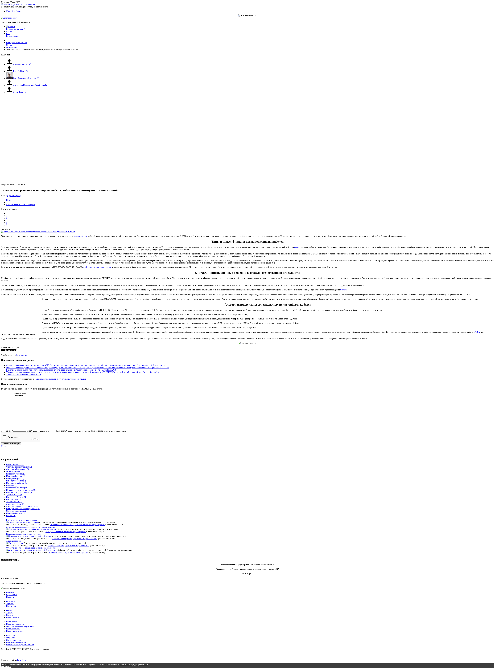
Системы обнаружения (62, 538)
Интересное (11, 606)
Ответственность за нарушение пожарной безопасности (31, 548)
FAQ (8, 34)
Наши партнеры (13, 629)
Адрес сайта (97, 431)
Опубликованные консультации (20, 626)
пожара (343, 290)
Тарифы (9, 613)
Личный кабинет (13, 11)
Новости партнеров (14, 631)
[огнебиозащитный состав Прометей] (18, 4)
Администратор (22, 64)
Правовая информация (16, 642)
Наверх (4, 446)
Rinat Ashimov (20, 71)
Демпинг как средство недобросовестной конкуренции (30, 527)
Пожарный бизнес (54, 531)
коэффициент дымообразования (97, 267)
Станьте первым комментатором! (20, 205)
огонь (296, 247)
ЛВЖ (477, 332)
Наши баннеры (12, 617)
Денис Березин (21, 92)
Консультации (12, 36)
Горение (47, 536)
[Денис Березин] (9, 92)
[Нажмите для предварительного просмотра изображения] (38, 232)
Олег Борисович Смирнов (26, 78)
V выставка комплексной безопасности (23, 374)
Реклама (9, 610)
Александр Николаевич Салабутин (30, 85)
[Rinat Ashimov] (9, 71)
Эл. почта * (62, 431)
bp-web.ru (21, 660)
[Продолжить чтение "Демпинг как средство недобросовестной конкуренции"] (31, 529)
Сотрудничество (13, 640)
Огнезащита (21, 355)
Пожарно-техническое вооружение (65, 525)
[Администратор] (9, 64)
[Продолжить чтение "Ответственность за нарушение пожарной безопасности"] (32, 550)
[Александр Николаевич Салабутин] (9, 85)
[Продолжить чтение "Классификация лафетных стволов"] (22, 522)
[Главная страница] (10, 27)
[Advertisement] (16, 121)
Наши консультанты (15, 624)
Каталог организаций (15, 29)
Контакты (10, 635)
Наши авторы (12, 622)
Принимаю (6, 667)
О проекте (10, 638)
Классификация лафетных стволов (21, 520)
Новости (10, 597)
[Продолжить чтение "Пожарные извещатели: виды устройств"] (25, 536)
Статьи (9, 31)
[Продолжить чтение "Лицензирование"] (15, 543)
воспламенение (81, 236)
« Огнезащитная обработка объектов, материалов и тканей (60, 379)
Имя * (29, 431)
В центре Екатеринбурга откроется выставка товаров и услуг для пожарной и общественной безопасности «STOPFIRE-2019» (61, 370)
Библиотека (11, 601)
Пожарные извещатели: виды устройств (24, 534)
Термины (10, 604)
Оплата (9, 615)
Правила (10, 592)
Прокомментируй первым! (93, 525)
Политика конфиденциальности (20, 645)
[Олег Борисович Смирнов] (9, 78)
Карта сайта (11, 595)
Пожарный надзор (56, 552)
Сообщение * (7, 431)
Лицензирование (13, 541)
